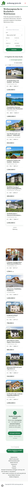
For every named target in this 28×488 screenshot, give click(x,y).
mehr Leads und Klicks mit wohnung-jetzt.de (14, 473)
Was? (7, 32)
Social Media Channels (14, 475)
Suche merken (19, 62)
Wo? (7, 27)
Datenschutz (14, 457)
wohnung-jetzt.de (14, 3)
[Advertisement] (15, 238)
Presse (14, 466)
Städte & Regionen (14, 477)
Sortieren (16, 43)
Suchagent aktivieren (15, 433)
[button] (2, 485)
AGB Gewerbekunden (14, 460)
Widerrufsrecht (14, 462)
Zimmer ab (8, 43)
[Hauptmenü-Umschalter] (25, 3)
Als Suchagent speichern (16, 59)
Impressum (14, 464)
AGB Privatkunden (14, 459)
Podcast (14, 468)
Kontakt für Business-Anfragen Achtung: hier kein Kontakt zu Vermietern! (13, 470)
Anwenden (14, 49)
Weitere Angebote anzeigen (15, 451)
